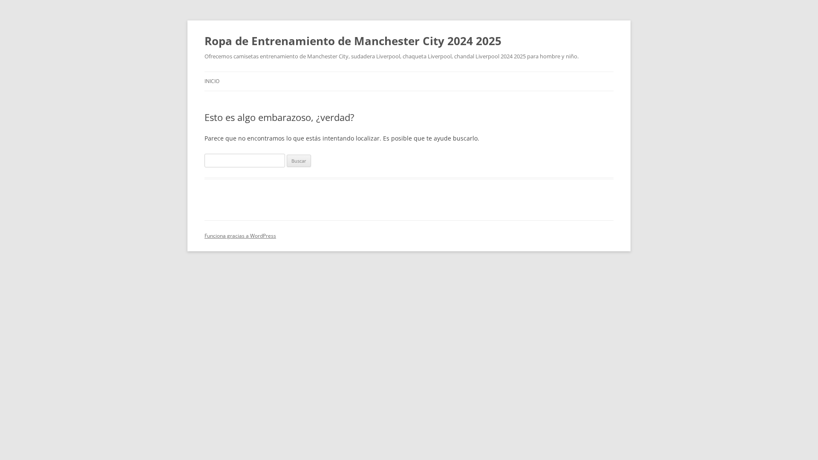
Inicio (211, 81)
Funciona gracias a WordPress (240, 235)
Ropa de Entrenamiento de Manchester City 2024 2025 (352, 41)
